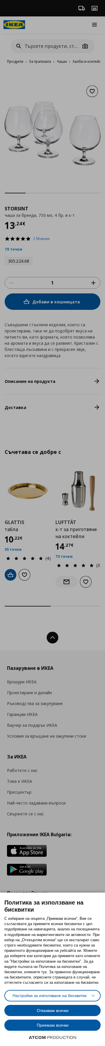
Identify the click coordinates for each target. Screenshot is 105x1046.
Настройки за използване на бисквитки (50, 995)
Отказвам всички (53, 1010)
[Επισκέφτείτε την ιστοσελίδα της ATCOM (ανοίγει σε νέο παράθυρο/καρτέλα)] (52, 1037)
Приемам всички (53, 1025)
